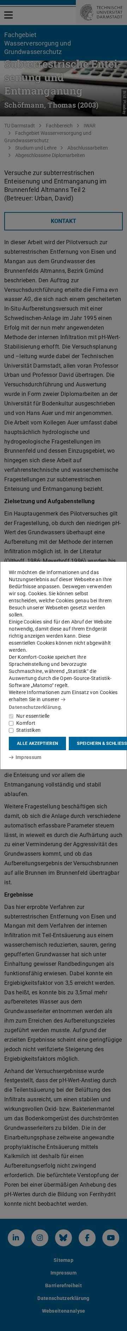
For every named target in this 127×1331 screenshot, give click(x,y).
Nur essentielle (33, 716)
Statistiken (28, 730)
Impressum (28, 757)
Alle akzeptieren (37, 743)
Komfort (25, 723)
